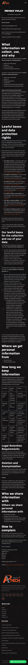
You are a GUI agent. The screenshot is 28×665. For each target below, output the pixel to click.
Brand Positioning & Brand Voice (10, 632)
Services (4, 611)
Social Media (5, 640)
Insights (4, 615)
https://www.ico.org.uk (11, 564)
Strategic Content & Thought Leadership (13, 638)
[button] (25, 3)
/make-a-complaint (20, 564)
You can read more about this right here (13, 173)
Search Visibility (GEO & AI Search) (11, 635)
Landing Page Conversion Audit (10, 627)
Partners (4, 613)
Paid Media (5, 647)
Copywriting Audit (6, 625)
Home (3, 607)
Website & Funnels (7, 650)
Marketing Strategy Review (9, 630)
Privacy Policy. (5, 662)
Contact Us (5, 617)
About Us (4, 609)
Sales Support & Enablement (9, 653)
